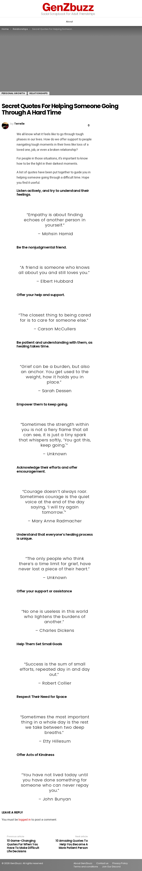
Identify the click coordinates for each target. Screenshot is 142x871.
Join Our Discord (111, 866)
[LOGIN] (137, 21)
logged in (25, 819)
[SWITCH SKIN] (4, 21)
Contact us (102, 863)
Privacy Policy (120, 863)
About (69, 21)
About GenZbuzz (83, 863)
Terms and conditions (86, 866)
